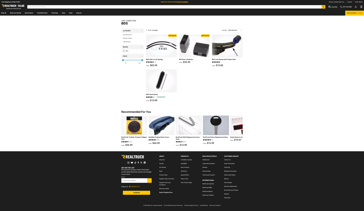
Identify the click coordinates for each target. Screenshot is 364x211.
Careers (161, 163)
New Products (29, 13)
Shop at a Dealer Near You (336, 2)
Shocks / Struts (127, 38)
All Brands (184, 171)
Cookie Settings (204, 205)
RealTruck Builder (182, 2)
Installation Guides (186, 159)
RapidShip (184, 163)
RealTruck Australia (208, 184)
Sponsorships (206, 171)
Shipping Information (230, 171)
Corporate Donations (208, 163)
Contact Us (227, 159)
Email (123, 177)
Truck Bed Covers (42, 13)
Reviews (204, 167)
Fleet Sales (227, 197)
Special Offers (185, 175)
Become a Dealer (164, 188)
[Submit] (149, 180)
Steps (63, 13)
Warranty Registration (230, 186)
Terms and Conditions (215, 205)
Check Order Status (229, 175)
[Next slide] (241, 131)
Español (226, 194)
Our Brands (162, 167)
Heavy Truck (184, 178)
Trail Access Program (208, 175)
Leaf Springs (126, 41)
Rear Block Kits (127, 34)
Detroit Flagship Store (166, 192)
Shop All (3, 13)
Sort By (224, 30)
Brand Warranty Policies (231, 190)
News (161, 171)
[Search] (323, 7)
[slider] (123, 60)
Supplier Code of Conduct (166, 178)
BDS (127, 51)
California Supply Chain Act (191, 205)
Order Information (229, 163)
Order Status (358, 2)
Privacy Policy (163, 175)
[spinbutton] (125, 63)
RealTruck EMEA (207, 187)
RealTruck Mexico (207, 191)
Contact (349, 2)
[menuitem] (3, 13)
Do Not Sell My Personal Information (173, 205)
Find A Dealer (228, 182)
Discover (79, 13)
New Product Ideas (186, 182)
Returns (226, 178)
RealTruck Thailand (208, 195)
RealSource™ (206, 159)
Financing (227, 167)
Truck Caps (54, 13)
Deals (71, 13)
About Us (162, 159)
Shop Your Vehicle (15, 13)
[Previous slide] (123, 131)
